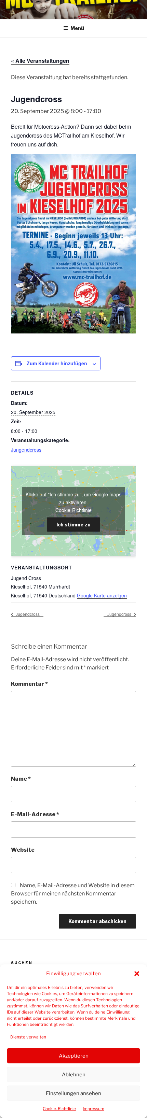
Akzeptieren (74, 1056)
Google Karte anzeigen (102, 595)
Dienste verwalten (28, 1036)
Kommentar (29, 684)
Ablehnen (73, 1075)
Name (21, 779)
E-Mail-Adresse (35, 814)
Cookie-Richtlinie (59, 1108)
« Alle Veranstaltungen (40, 61)
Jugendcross (27, 614)
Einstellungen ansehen (73, 1093)
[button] (136, 973)
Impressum (93, 1108)
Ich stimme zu (73, 524)
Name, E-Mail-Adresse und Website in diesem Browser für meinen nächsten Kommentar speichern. (73, 893)
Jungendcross (26, 449)
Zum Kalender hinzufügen (57, 363)
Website (23, 850)
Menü (77, 28)
